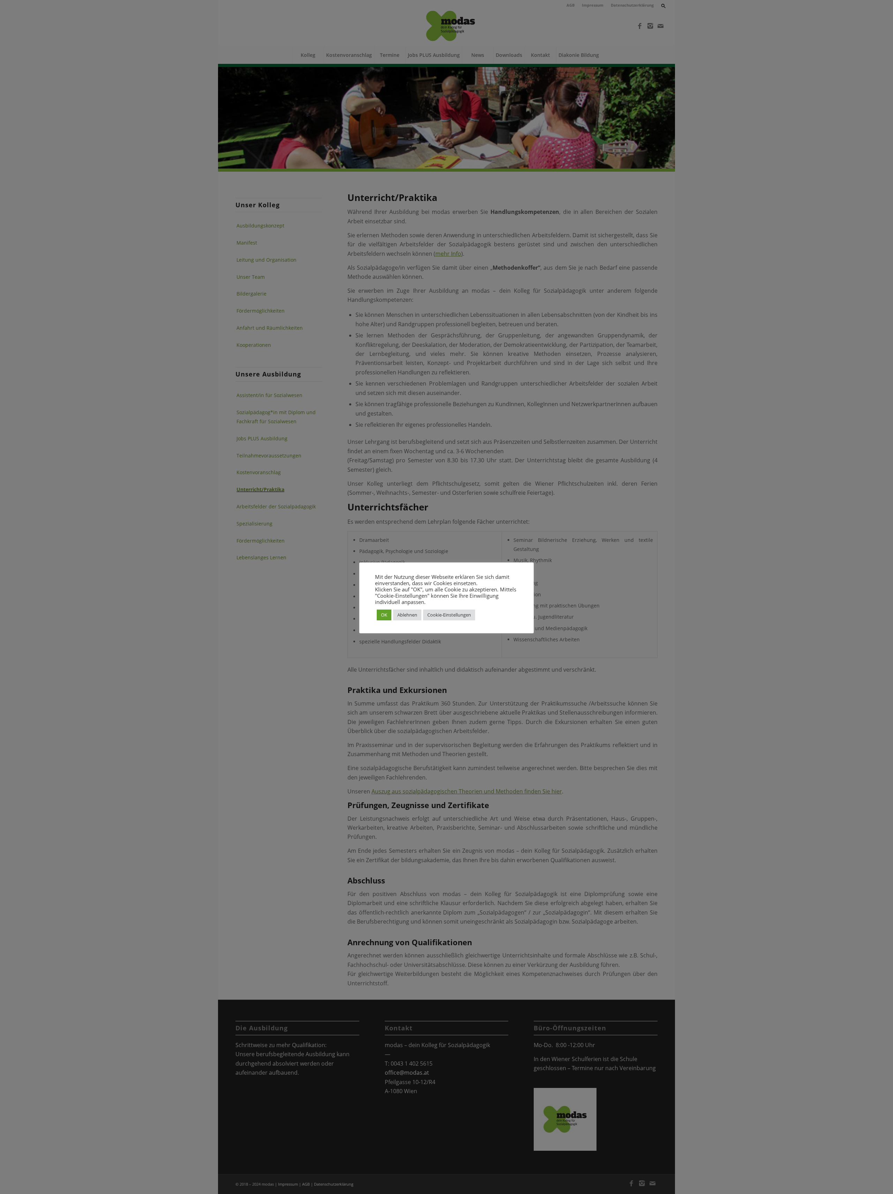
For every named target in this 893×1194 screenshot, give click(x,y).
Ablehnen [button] (407, 615)
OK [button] (384, 615)
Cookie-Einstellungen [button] (449, 615)
